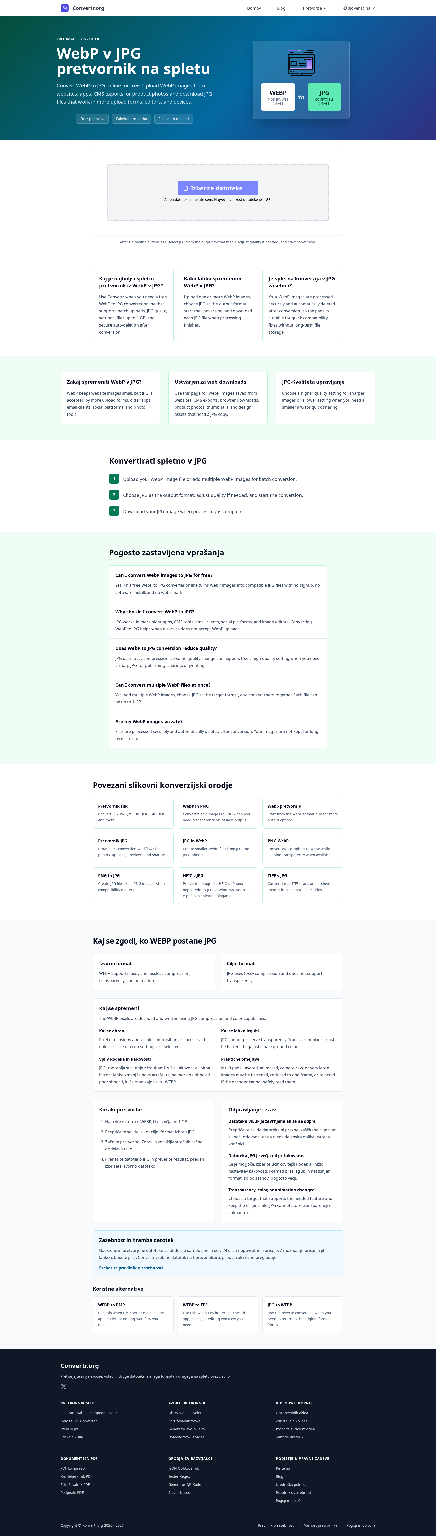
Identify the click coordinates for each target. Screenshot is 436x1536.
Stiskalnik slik (72, 1437)
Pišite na (283, 1468)
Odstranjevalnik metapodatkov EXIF (90, 1412)
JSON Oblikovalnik (183, 1468)
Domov (254, 8)
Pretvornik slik (77, 1403)
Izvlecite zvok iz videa (186, 1437)
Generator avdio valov (186, 1429)
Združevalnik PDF (75, 1484)
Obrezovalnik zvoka (184, 1412)
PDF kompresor (73, 1468)
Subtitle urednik (289, 1437)
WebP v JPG (70, 1429)
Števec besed (179, 1492)
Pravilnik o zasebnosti (294, 1492)
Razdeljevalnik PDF (76, 1476)
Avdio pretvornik (186, 1403)
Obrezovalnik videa (292, 1412)
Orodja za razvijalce (190, 1458)
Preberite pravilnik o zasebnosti (133, 1268)
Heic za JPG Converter (79, 1421)
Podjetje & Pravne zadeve (302, 1458)
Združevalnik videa (292, 1421)
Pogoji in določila (290, 1500)
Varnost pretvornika (320, 1525)
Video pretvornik (294, 1403)
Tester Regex (179, 1476)
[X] (64, 1386)
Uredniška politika (291, 1484)
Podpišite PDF (72, 1492)
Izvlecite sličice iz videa (295, 1429)
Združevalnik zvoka (184, 1421)
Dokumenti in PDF (79, 1458)
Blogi (282, 8)
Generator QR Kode (184, 1484)
